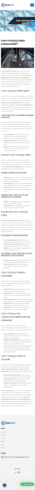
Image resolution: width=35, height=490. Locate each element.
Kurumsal (3, 435)
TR (32, 24)
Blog (2, 444)
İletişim (3, 447)
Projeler (3, 438)
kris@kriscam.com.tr (22, 457)
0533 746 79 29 (8, 457)
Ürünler (3, 441)
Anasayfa (3, 432)
